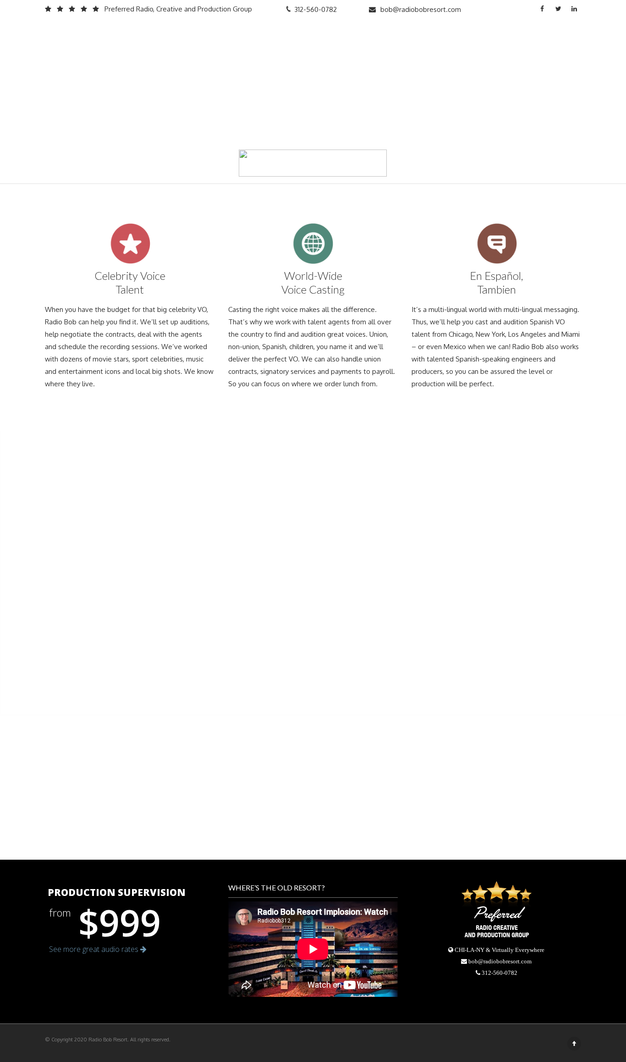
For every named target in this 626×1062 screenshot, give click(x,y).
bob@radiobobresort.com (420, 9)
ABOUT (346, 36)
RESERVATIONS (550, 36)
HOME (311, 36)
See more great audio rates (94, 949)
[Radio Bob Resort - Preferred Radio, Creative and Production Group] (107, 36)
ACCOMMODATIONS (404, 36)
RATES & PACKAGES (481, 36)
